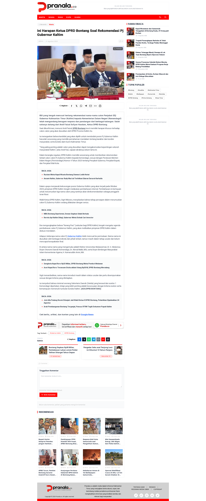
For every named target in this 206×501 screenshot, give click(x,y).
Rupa (68, 17)
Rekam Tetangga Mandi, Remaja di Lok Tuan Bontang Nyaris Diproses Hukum (150, 53)
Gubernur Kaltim (75, 236)
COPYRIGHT (158, 489)
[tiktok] (157, 495)
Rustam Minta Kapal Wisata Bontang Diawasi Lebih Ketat (66, 175)
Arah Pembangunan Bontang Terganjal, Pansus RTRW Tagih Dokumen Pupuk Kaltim (78, 307)
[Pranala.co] (59, 488)
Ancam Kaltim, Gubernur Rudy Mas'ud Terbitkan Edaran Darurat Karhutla (73, 178)
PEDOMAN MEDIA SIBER (140, 489)
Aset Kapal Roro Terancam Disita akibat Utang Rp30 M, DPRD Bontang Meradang (76, 268)
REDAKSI (152, 487)
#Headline (141, 90)
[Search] (165, 17)
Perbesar (119, 49)
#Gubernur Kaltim (55, 333)
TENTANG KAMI (139, 487)
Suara (77, 17)
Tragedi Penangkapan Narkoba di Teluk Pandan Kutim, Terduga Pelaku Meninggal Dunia (152, 43)
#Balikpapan (140, 94)
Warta (42, 17)
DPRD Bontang (79, 128)
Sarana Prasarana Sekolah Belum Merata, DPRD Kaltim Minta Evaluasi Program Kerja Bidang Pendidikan (152, 64)
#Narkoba (162, 94)
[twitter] (141, 495)
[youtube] (152, 495)
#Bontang (131, 90)
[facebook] (136, 495)
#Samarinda (151, 94)
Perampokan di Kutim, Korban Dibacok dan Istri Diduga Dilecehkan (152, 75)
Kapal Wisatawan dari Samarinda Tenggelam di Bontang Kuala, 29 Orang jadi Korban (152, 31)
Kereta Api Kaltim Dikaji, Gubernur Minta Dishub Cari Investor (68, 218)
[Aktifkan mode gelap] (160, 17)
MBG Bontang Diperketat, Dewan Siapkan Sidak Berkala (66, 214)
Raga (60, 17)
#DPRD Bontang (69, 333)
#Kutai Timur (159, 98)
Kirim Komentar (50, 395)
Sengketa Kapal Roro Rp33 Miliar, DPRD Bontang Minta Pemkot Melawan (73, 264)
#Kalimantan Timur (153, 90)
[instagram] (147, 495)
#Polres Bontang (147, 98)
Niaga (52, 17)
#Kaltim (130, 94)
